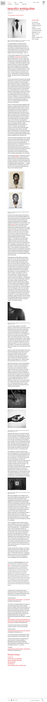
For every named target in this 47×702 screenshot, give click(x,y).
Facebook (11, 700)
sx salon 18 (10, 657)
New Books (17, 4)
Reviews (20, 2)
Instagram (14, 700)
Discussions (28, 2)
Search (42, 700)
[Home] (3, 3)
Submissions (24, 4)
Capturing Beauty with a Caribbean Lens (17, 665)
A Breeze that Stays (36, 29)
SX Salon (9, 2)
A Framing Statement (37, 30)
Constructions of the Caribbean (15, 658)
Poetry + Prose (36, 2)
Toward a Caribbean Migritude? (15, 660)
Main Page (9, 10)
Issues (15, 2)
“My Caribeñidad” (12, 662)
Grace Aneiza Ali (11, 18)
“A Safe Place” (11, 663)
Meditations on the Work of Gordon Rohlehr (36, 33)
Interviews (10, 4)
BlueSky (9, 700)
